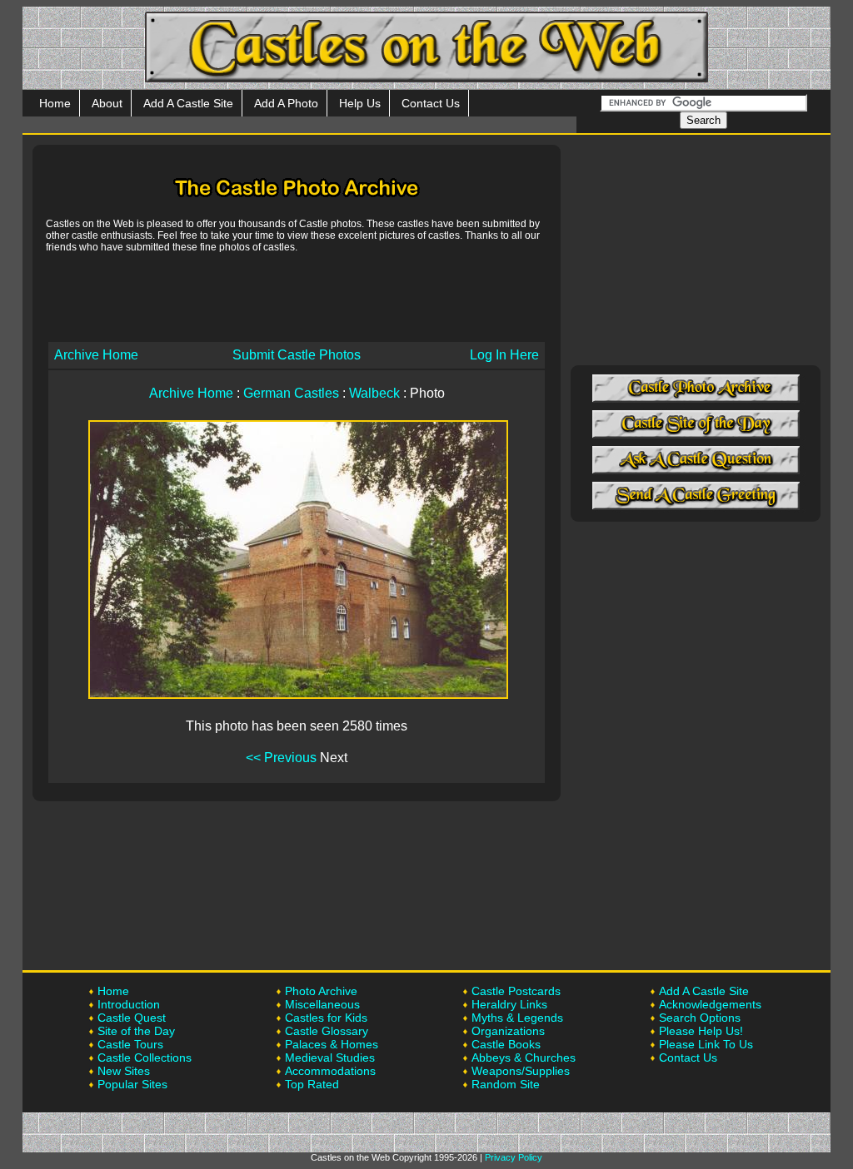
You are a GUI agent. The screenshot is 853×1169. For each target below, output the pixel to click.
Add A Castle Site (188, 103)
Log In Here (504, 355)
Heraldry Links (509, 1004)
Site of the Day (136, 1031)
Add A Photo (286, 103)
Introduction (128, 1004)
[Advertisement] (296, 296)
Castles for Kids (326, 1017)
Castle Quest (131, 1017)
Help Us (360, 103)
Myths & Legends (517, 1017)
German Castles (291, 393)
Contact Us (431, 103)
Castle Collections (144, 1057)
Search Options (700, 1017)
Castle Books (506, 1044)
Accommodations (330, 1070)
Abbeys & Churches (523, 1057)
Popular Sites (132, 1084)
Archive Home (96, 355)
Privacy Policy (513, 1157)
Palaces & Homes (331, 1044)
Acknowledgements (710, 1004)
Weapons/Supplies (520, 1070)
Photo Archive (321, 991)
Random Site (505, 1084)
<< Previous (281, 757)
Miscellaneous (322, 1004)
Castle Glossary (326, 1031)
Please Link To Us (706, 1044)
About (107, 103)
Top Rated (312, 1084)
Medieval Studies (330, 1057)
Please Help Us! (701, 1031)
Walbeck (374, 393)
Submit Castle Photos (296, 355)
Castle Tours (130, 1044)
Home (55, 103)
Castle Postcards (516, 991)
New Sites (123, 1070)
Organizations (508, 1031)
